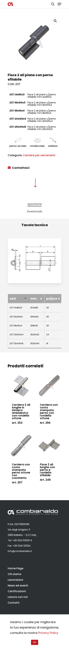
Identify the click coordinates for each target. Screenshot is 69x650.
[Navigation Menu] (59, 4)
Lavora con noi (18, 597)
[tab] (34, 204)
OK (34, 642)
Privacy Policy (48, 633)
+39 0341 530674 (22, 540)
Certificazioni (17, 591)
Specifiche (34, 204)
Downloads (34, 211)
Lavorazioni (15, 580)
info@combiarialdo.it (20, 551)
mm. (34, 298)
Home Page (15, 568)
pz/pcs (51, 298)
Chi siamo (14, 574)
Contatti (13, 603)
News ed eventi (18, 585)
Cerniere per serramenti (39, 155)
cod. (13, 298)
